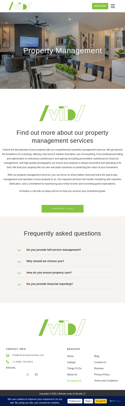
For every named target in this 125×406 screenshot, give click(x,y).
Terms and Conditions (106, 380)
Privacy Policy (102, 374)
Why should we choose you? (45, 261)
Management (74, 380)
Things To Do (74, 368)
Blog (96, 356)
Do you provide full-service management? (54, 249)
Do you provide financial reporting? (50, 283)
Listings (71, 362)
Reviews (99, 368)
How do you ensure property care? (49, 272)
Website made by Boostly (70, 393)
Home (70, 356)
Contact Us (100, 362)
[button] (62, 249)
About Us (72, 374)
